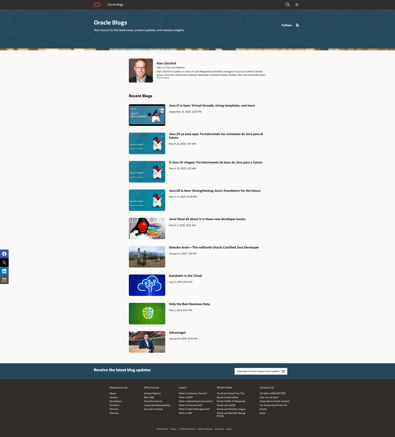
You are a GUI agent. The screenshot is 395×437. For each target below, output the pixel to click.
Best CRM (149, 397)
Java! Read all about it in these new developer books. (207, 219)
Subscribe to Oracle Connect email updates (258, 371)
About (113, 393)
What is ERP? (186, 397)
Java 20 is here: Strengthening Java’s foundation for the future (214, 190)
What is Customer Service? (193, 393)
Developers (116, 401)
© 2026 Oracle (162, 429)
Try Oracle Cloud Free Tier (230, 393)
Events (263, 409)
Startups (114, 413)
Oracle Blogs (115, 4)
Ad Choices (219, 429)
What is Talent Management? (194, 409)
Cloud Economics (153, 401)
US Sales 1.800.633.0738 (273, 393)
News (262, 413)
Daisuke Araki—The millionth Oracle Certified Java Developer (214, 247)
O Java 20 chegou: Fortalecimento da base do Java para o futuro (215, 162)
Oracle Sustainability (228, 397)
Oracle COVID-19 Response (231, 401)
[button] (288, 5)
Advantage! (177, 332)
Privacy (173, 429)
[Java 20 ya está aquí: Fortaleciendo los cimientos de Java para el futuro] (147, 143)
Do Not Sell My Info (187, 429)
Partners (114, 409)
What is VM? (185, 413)
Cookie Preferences (205, 429)
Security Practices (153, 409)
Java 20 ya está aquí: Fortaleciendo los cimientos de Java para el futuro (216, 135)
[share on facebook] (4, 254)
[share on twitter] (4, 262)
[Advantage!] (147, 342)
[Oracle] (97, 5)
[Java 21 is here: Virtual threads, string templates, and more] (147, 115)
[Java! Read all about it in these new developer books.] (147, 228)
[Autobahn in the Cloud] (147, 285)
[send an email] (4, 279)
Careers (114, 397)
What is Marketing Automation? (196, 401)
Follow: (287, 25)
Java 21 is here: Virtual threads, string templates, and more (212, 105)
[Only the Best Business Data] (147, 313)
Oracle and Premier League (231, 409)
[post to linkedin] (4, 271)
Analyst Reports (152, 393)
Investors (114, 405)
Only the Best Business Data (189, 304)
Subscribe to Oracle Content (274, 401)
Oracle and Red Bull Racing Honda (231, 414)
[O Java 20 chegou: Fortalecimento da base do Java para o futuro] (147, 171)
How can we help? (269, 397)
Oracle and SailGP (226, 405)
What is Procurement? (190, 405)
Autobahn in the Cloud (185, 275)
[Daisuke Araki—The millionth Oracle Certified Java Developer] (147, 257)
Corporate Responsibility (157, 405)
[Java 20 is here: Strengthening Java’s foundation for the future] (147, 200)
